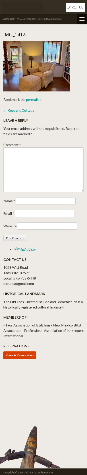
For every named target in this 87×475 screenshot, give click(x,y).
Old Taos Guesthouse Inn (22, 7)
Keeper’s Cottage (18, 110)
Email (8, 213)
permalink (33, 99)
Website (10, 226)
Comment (12, 144)
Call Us (77, 7)
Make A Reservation (20, 355)
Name (9, 201)
